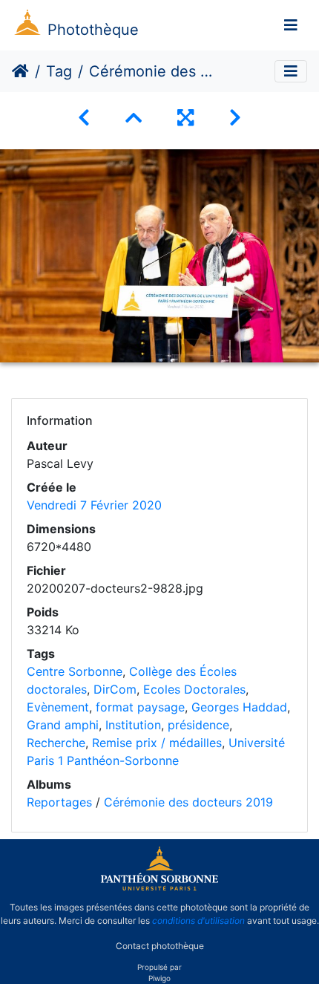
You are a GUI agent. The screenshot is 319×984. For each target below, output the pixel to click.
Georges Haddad (239, 707)
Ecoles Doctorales (194, 689)
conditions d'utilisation (198, 920)
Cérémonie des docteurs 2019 (188, 802)
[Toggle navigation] (290, 25)
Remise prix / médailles (157, 742)
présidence (198, 724)
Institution (133, 724)
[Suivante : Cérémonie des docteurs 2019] (235, 117)
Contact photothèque (160, 945)
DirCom (115, 689)
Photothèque (93, 30)
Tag (59, 71)
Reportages (59, 802)
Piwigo (159, 978)
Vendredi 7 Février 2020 (94, 505)
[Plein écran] (185, 117)
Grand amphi (63, 724)
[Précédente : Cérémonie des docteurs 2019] (84, 117)
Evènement (58, 707)
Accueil (20, 71)
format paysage (140, 707)
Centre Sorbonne (74, 671)
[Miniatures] (134, 117)
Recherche (56, 742)
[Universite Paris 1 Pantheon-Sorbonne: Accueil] (159, 887)
